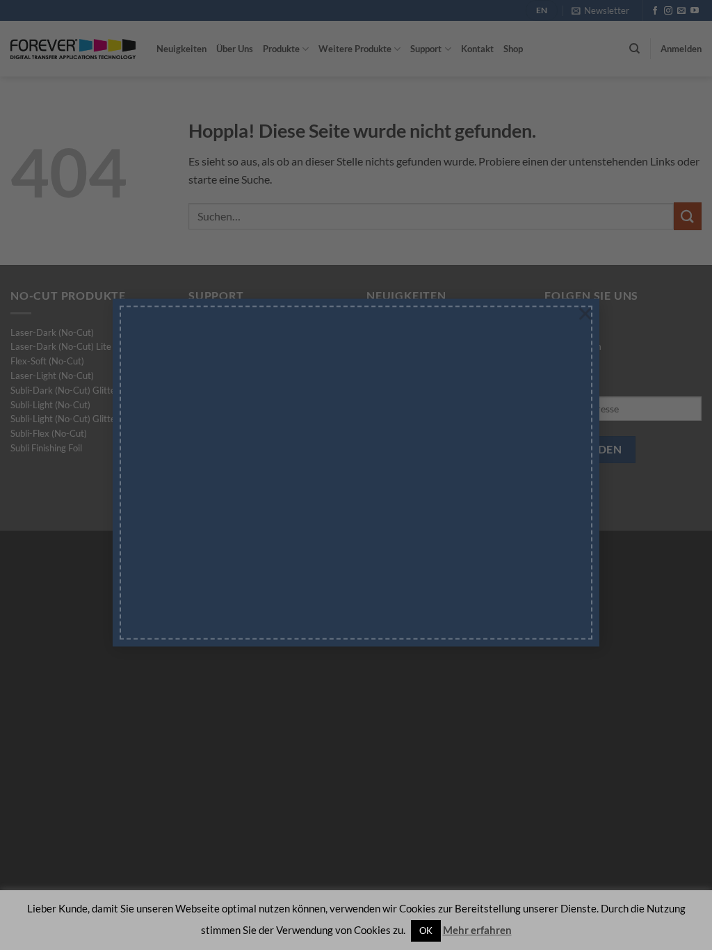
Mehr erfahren (477, 930)
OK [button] (425, 930)
